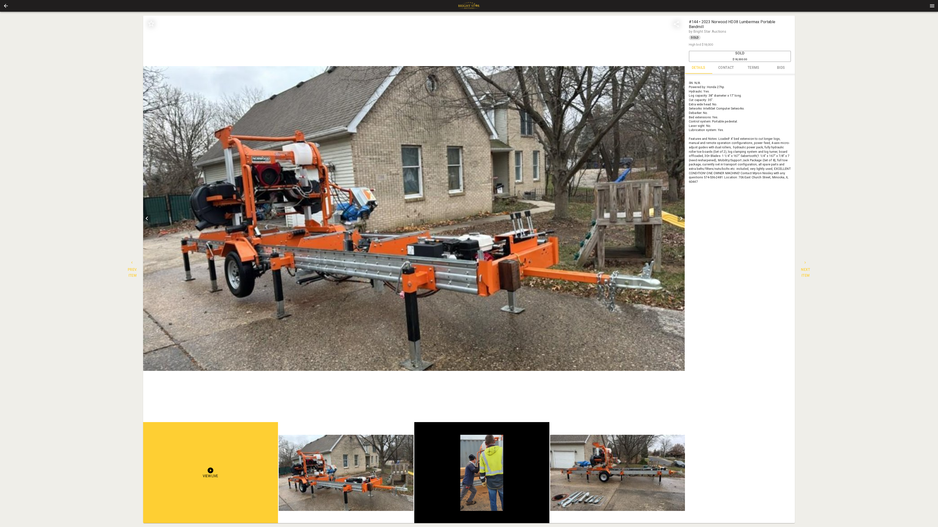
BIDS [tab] (781, 68)
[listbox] (414, 218)
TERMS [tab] (753, 68)
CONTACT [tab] (726, 68)
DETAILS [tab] (698, 68)
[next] (681, 218)
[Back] (6, 6)
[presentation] (469, 5)
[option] (414, 218)
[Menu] (932, 6)
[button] (6, 6)
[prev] (146, 218)
